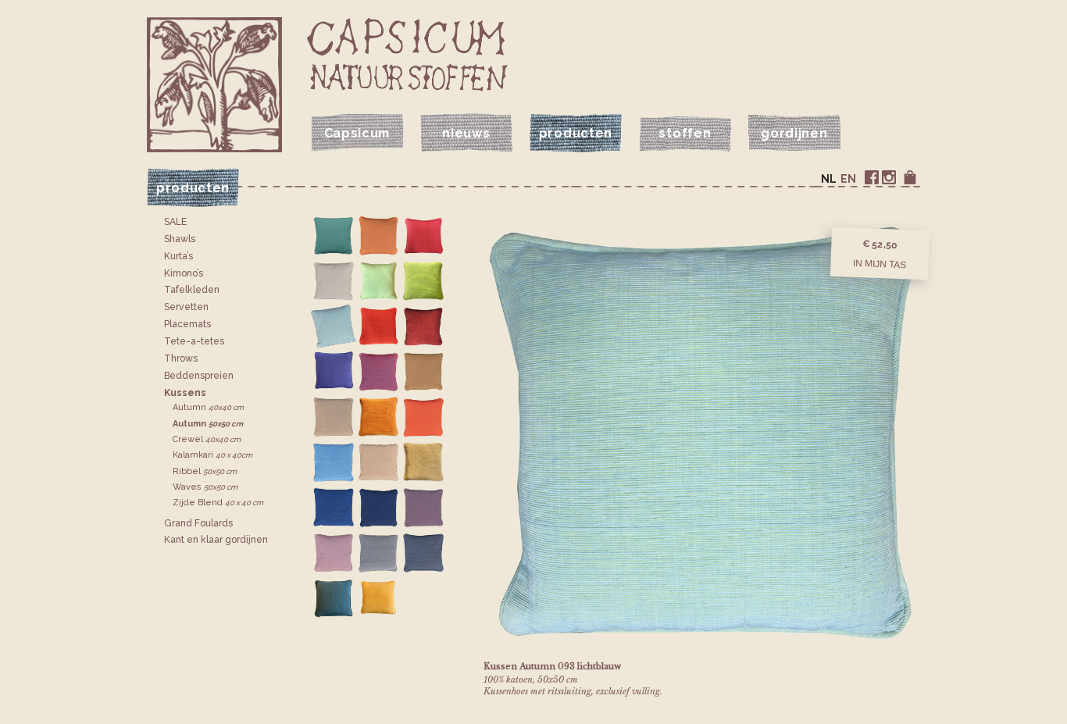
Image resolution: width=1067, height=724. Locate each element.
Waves (205, 487)
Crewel (207, 439)
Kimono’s (183, 273)
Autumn (208, 407)
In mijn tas (879, 263)
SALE (175, 221)
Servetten (186, 306)
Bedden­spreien (199, 375)
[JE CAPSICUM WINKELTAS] (910, 177)
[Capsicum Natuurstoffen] (407, 54)
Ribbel (205, 471)
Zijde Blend (218, 503)
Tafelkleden (191, 289)
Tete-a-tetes (194, 341)
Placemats (187, 324)
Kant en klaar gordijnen (216, 539)
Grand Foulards (198, 523)
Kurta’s (178, 256)
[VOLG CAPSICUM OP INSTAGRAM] (889, 177)
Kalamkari (212, 455)
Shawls (179, 239)
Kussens (185, 392)
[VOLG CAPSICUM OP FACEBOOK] (872, 177)
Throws (181, 358)
